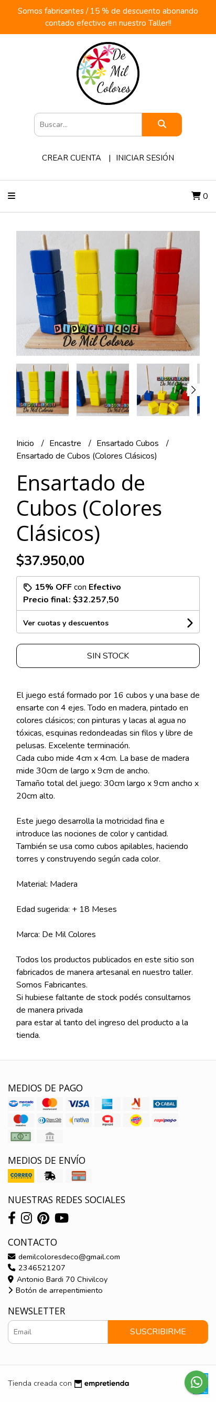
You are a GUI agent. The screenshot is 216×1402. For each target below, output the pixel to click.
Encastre (66, 443)
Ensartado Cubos (128, 443)
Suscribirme (158, 1331)
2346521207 (41, 1267)
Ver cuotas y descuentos (66, 623)
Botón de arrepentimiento (58, 1290)
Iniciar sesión (145, 158)
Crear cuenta (71, 158)
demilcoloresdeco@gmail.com (68, 1256)
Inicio (26, 443)
